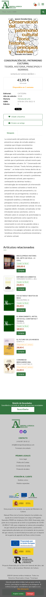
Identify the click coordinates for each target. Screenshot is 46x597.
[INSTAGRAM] (21, 431)
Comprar (21, 270)
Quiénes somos (23, 480)
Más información (23, 589)
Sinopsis (10, 133)
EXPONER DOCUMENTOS (26, 277)
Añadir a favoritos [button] (18, 117)
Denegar (30, 594)
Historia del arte (24, 99)
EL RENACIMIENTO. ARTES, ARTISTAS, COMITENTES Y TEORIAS (27, 318)
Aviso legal (23, 459)
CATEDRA (22, 93)
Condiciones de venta (23, 466)
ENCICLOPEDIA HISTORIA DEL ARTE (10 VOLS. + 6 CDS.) (26, 258)
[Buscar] (43, 11)
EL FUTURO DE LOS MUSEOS (28, 340)
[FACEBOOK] (25, 431)
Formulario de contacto (23, 448)
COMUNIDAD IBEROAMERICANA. (24, 361)
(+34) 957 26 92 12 (23, 442)
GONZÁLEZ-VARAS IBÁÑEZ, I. (23, 74)
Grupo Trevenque (31, 578)
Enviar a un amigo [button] (18, 123)
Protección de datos (23, 469)
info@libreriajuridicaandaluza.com (23, 445)
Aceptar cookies (18, 594)
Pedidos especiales (23, 483)
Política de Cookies (23, 463)
